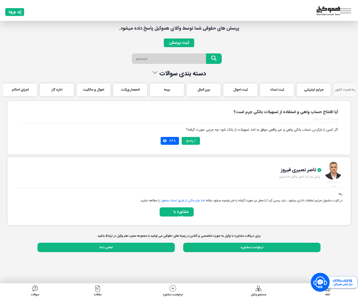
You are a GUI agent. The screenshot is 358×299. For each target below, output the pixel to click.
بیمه (167, 90)
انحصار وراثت (130, 90)
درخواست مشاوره (252, 247)
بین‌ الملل (203, 90)
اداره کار (57, 90)
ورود (12, 11)
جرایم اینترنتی (314, 90)
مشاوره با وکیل (180, 213)
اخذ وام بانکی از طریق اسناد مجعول (183, 200)
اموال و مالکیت (93, 90)
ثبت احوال (240, 90)
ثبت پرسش (179, 42)
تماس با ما (106, 247)
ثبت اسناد (277, 90)
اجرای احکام (20, 90)
